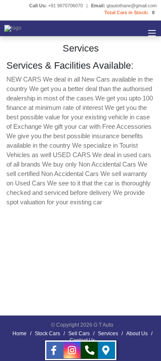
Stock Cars (47, 334)
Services (108, 334)
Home (19, 334)
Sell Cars (79, 334)
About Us (137, 334)
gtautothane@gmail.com (131, 5)
